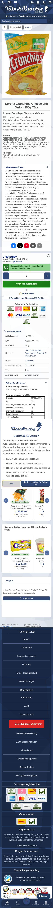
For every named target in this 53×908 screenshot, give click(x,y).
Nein (12, 483)
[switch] (5, 896)
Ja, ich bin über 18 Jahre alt (35, 483)
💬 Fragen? (43, 896)
